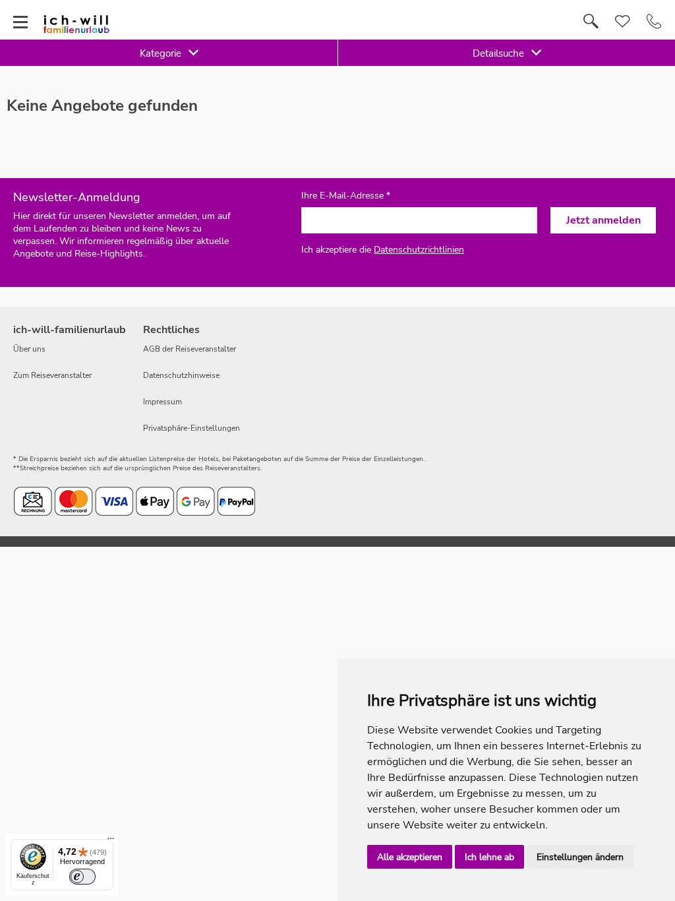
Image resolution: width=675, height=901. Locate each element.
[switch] (82, 877)
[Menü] (111, 842)
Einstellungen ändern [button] (580, 857)
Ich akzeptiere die (382, 249)
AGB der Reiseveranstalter (189, 349)
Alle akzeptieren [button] (409, 857)
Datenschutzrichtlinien (419, 249)
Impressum (162, 401)
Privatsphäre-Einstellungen (191, 428)
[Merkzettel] (622, 22)
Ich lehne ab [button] (489, 857)
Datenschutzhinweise (181, 375)
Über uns (29, 349)
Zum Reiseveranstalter (52, 375)
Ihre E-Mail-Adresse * (345, 196)
